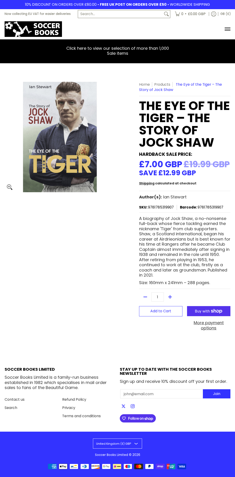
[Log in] (213, 14)
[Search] (166, 14)
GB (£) (225, 14)
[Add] (170, 297)
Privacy (68, 407)
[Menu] (227, 29)
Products (162, 84)
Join (216, 393)
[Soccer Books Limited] (33, 29)
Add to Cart (160, 311)
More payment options (209, 325)
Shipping (146, 183)
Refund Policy (74, 399)
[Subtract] (145, 297)
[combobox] (120, 14)
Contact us (15, 399)
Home (144, 84)
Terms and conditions (81, 416)
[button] (123, 406)
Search (11, 407)
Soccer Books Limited (111, 455)
